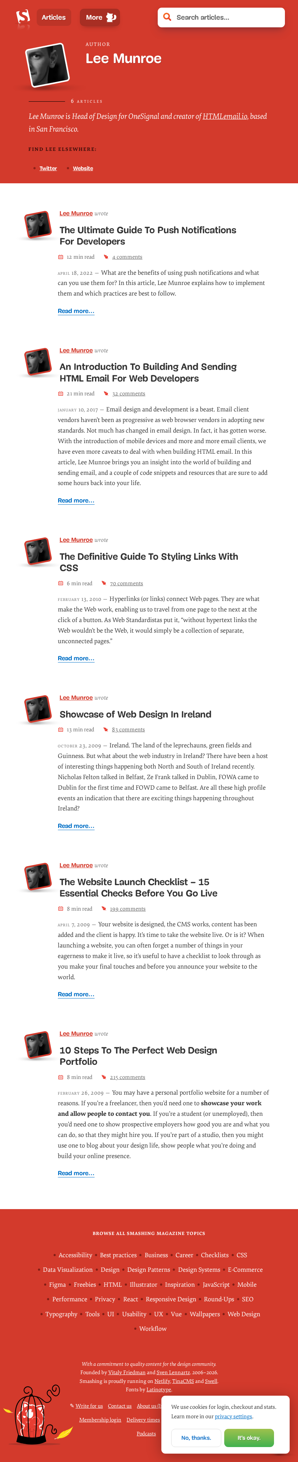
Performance (69, 1299)
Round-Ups (219, 1299)
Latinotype (158, 1390)
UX (158, 1314)
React (130, 1299)
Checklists (215, 1255)
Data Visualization (68, 1270)
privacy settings (233, 1416)
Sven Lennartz (173, 1372)
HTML (113, 1285)
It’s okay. (249, 1438)
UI (110, 1314)
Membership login (100, 1420)
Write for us (89, 1406)
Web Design (243, 1314)
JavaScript (216, 1285)
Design (110, 1270)
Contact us (120, 1406)
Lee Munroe (76, 213)
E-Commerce (245, 1270)
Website (83, 168)
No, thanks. (196, 1438)
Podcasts (146, 1434)
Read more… (76, 311)
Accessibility (75, 1255)
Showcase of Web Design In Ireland (136, 714)
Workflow (153, 1329)
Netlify (162, 1381)
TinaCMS (183, 1381)
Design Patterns (148, 1270)
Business (156, 1255)
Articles (54, 17)
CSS (242, 1255)
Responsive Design (171, 1299)
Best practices (118, 1255)
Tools (92, 1314)
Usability (134, 1314)
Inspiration (180, 1285)
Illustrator (143, 1285)
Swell (211, 1381)
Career (184, 1255)
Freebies (85, 1285)
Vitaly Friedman (127, 1372)
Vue (176, 1314)
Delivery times (143, 1420)
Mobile (247, 1285)
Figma (57, 1285)
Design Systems (199, 1270)
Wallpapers (205, 1314)
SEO (248, 1299)
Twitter (48, 168)
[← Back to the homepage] (23, 17)
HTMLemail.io (225, 116)
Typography (61, 1314)
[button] (275, 17)
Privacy (105, 1299)
